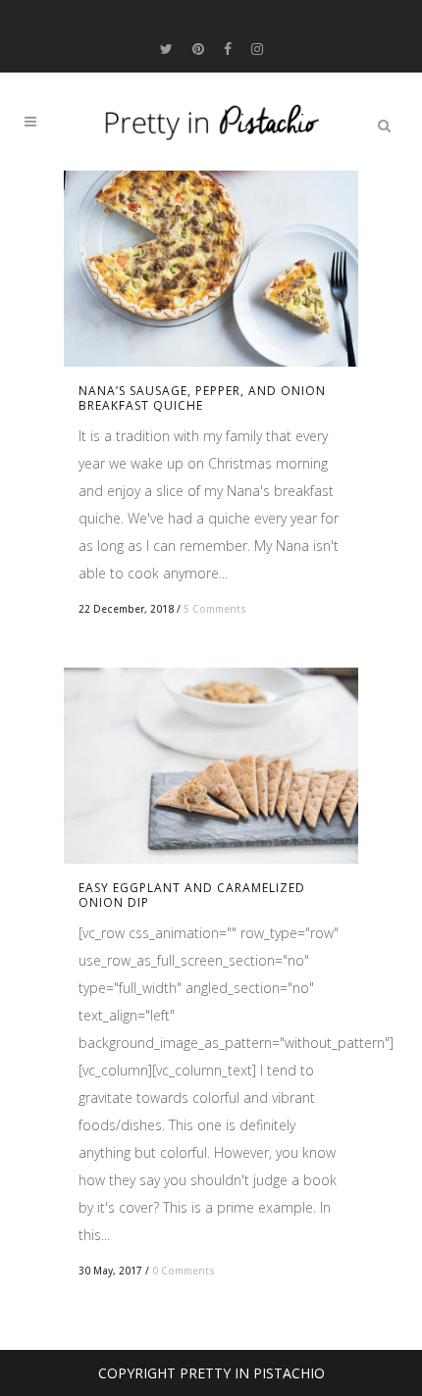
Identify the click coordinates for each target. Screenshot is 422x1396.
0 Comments (183, 1270)
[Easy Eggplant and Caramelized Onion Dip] (211, 766)
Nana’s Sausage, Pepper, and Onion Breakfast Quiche (202, 398)
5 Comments (215, 609)
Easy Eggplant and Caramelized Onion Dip (192, 895)
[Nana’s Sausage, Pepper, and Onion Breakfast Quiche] (211, 269)
